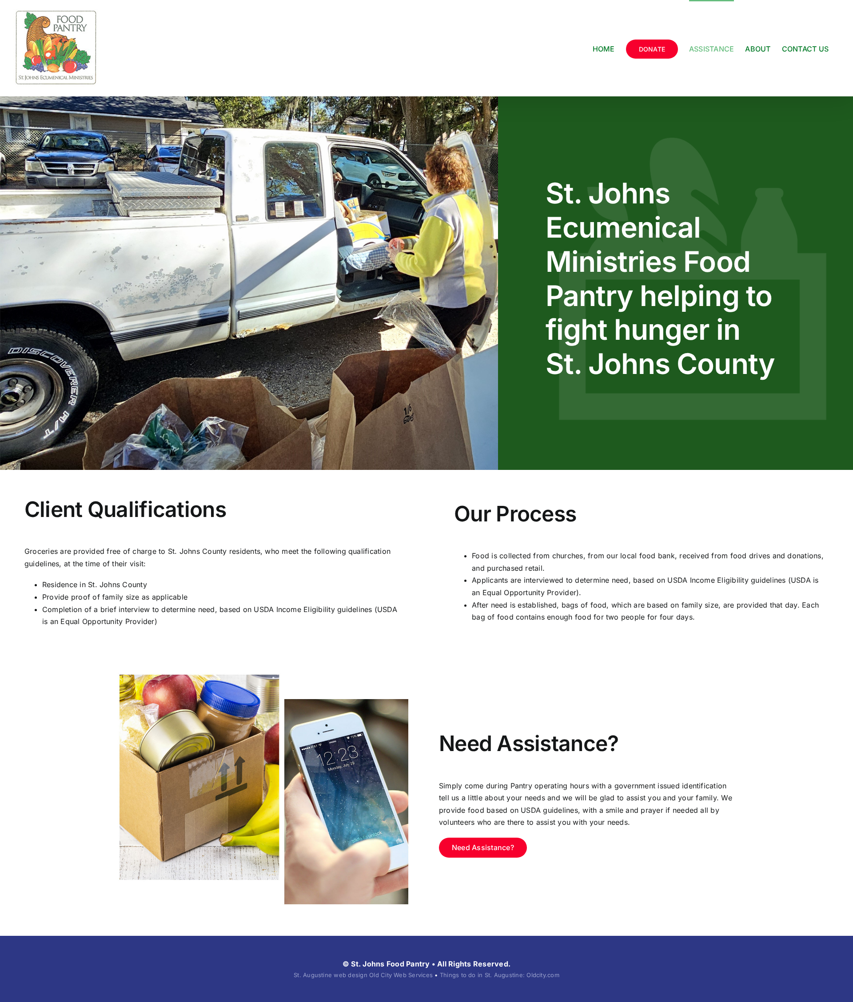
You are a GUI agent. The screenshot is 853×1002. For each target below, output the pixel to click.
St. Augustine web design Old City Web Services (363, 974)
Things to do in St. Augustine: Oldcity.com (499, 974)
